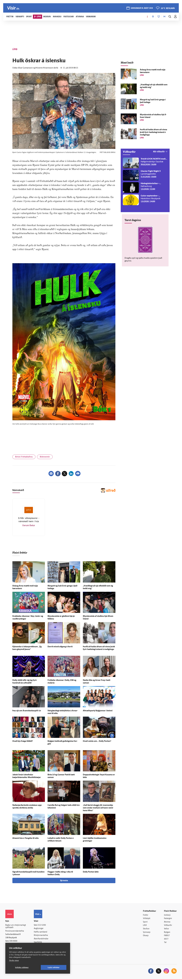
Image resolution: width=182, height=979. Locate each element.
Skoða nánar (14, 960)
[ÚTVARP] (164, 17)
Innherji (167, 915)
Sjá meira (64, 881)
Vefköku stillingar (22, 967)
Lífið (145, 925)
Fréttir (145, 915)
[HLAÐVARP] (153, 17)
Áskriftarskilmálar (41, 939)
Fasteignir (168, 919)
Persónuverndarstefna (14, 931)
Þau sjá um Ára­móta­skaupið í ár (26, 711)
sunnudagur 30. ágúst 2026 (142, 8)
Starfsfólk (38, 942)
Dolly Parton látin (91, 872)
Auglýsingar (38, 929)
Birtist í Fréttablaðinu (24, 457)
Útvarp (145, 936)
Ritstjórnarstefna (41, 935)
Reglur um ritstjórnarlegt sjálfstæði (15, 926)
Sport (145, 922)
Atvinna (167, 922)
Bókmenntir (45, 457)
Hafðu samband (40, 932)
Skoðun (146, 929)
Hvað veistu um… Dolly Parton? (97, 741)
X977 (166, 939)
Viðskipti (146, 919)
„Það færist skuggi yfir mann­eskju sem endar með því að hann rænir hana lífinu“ (98, 808)
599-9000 (13, 941)
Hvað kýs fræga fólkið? (22, 741)
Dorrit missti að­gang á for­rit (60, 647)
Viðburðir (168, 925)
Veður (166, 929)
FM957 (167, 936)
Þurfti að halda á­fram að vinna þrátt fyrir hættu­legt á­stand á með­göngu (153, 132)
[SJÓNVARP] (159, 17)
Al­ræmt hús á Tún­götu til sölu (25, 838)
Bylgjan (167, 932)
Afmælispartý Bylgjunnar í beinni (97, 711)
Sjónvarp (146, 932)
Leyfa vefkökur (54, 967)
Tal (165, 942)
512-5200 (42, 925)
